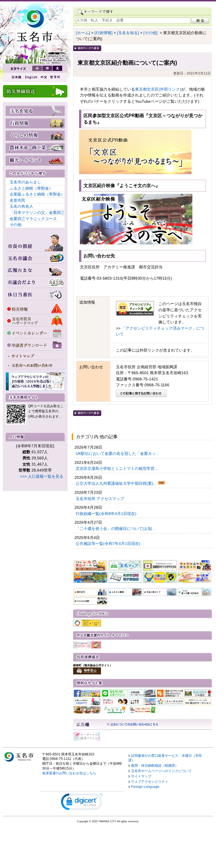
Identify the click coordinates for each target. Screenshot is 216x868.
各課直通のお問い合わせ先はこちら (69, 773)
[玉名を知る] (128, 32)
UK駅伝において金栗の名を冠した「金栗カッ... (118, 453)
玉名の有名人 (21, 206)
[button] (82, 803)
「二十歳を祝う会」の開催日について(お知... (116, 528)
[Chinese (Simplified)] (43, 77)
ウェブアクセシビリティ (149, 782)
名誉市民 (17, 200)
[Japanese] (16, 77)
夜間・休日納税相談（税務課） (154, 766)
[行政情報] (103, 32)
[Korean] (55, 77)
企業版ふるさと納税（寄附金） (37, 194)
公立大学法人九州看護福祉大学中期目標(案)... (117, 483)
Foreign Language (145, 787)
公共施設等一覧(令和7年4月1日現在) (108, 543)
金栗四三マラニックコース (33, 218)
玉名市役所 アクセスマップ (100, 498)
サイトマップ (141, 776)
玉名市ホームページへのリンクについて (161, 771)
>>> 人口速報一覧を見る (41, 476)
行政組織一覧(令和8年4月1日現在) (107, 513)
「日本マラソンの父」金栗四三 (37, 212)
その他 (15, 224)
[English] (30, 77)
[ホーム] (83, 32)
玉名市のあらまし (25, 182)
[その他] (150, 32)
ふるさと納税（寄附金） (31, 188)
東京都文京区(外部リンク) (158, 89)
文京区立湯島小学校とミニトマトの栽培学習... (117, 468)
